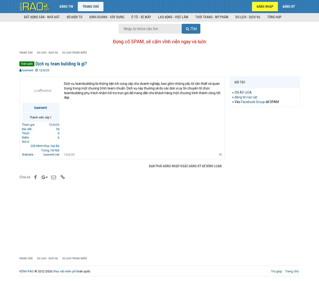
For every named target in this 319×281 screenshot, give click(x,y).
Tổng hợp (274, 17)
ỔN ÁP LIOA (243, 92)
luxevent (27, 70)
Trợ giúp (276, 271)
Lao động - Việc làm (173, 17)
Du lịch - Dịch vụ (247, 17)
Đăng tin (66, 6)
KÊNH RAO (26, 271)
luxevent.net (51, 154)
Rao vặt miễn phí (65, 271)
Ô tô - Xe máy (141, 17)
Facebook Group (253, 102)
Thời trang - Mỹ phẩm (211, 17)
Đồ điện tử (74, 17)
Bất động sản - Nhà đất (42, 17)
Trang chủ (90, 6)
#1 (220, 154)
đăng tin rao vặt (245, 97)
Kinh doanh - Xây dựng (106, 17)
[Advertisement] (265, 181)
